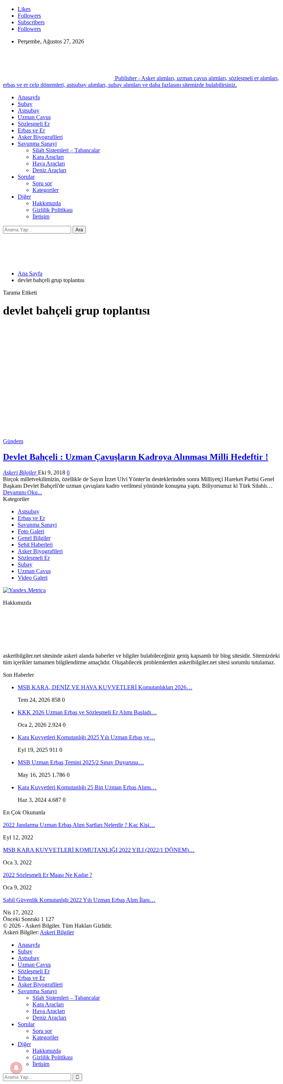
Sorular (26, 177)
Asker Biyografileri (40, 137)
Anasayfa (29, 97)
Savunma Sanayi (37, 144)
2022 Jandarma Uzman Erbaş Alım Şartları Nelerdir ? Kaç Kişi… (79, 825)
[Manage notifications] (16, 1068)
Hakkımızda (46, 203)
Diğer (24, 196)
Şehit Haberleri (35, 544)
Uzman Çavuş (34, 117)
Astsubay (28, 110)
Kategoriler (45, 190)
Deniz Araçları (49, 170)
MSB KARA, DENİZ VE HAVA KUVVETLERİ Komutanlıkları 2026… (105, 687)
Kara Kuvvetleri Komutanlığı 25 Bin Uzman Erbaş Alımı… (87, 787)
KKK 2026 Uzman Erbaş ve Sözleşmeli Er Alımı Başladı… (87, 712)
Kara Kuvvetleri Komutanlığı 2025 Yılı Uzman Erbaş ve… (86, 737)
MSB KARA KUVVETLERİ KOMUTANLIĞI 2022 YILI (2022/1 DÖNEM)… (99, 850)
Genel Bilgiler (34, 538)
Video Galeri (33, 578)
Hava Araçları (48, 163)
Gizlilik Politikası (52, 210)
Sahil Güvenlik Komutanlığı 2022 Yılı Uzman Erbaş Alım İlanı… (79, 900)
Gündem (13, 441)
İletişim (40, 216)
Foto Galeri (31, 531)
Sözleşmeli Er (34, 124)
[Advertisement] (141, 377)
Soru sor (42, 183)
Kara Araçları (48, 157)
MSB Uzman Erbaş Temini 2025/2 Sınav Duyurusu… (81, 762)
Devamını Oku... (22, 492)
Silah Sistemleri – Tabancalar (66, 150)
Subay (25, 104)
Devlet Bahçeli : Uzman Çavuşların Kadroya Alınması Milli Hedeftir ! (135, 457)
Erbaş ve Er (31, 130)
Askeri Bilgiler (57, 932)
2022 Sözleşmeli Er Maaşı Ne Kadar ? (47, 875)
